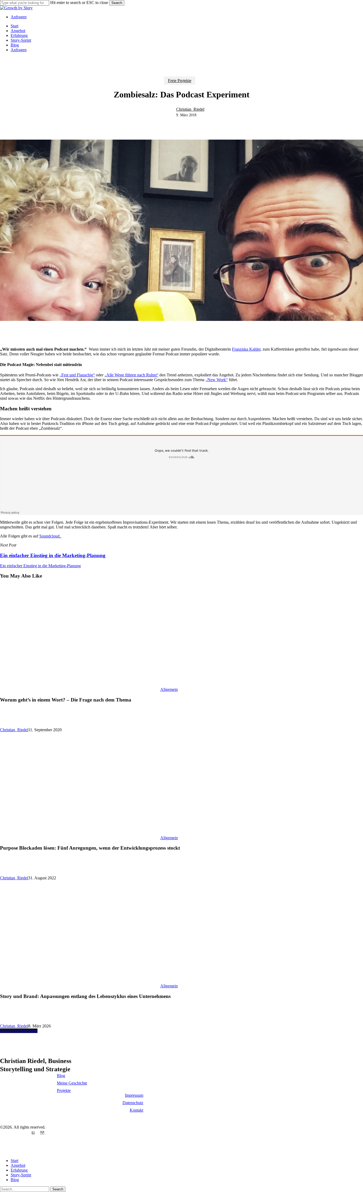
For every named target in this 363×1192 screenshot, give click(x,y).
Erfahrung (19, 1170)
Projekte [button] (64, 1090)
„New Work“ (216, 379)
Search (116, 3)
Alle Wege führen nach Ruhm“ (132, 375)
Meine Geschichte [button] (72, 1083)
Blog (15, 1179)
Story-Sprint (21, 1175)
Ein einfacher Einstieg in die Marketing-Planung (40, 565)
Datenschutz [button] (133, 1102)
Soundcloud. (50, 536)
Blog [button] (61, 1075)
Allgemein (169, 689)
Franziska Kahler (246, 349)
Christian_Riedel (190, 109)
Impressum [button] (134, 1095)
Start (14, 1160)
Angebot (18, 1165)
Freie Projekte (179, 80)
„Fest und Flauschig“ (77, 375)
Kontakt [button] (136, 1110)
